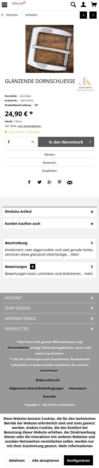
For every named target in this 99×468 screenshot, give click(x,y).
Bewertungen (16, 266)
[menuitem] (73, 5)
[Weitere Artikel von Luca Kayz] (85, 84)
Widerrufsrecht (48, 380)
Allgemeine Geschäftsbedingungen (36, 388)
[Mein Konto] (83, 5)
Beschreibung (16, 243)
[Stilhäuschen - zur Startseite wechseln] (18, 4)
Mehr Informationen (76, 446)
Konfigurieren (78, 460)
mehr (74, 254)
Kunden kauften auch (22, 223)
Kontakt (49, 396)
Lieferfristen (49, 371)
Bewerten (49, 163)
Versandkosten (18, 348)
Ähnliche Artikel (18, 211)
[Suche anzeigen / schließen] (73, 5)
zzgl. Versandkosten (29, 125)
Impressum (78, 388)
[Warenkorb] (94, 5)
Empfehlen (49, 171)
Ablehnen (17, 460)
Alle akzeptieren (45, 460)
